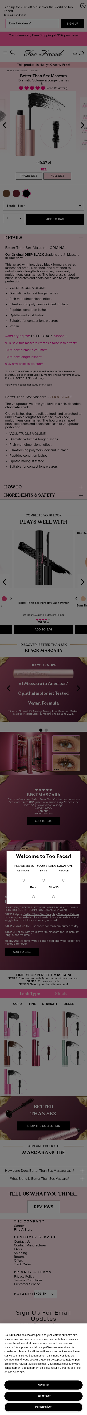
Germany (23, 871)
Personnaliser (43, 1407)
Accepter (43, 1384)
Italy (33, 887)
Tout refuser (43, 1396)
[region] (43, 1369)
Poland (53, 887)
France (64, 871)
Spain (43, 871)
